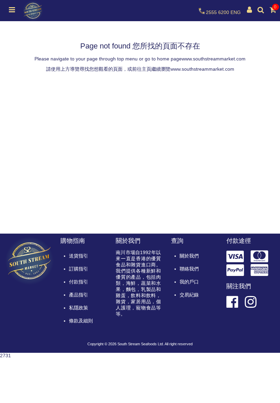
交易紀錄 (189, 294)
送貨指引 (78, 256)
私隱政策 (78, 307)
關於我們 (189, 256)
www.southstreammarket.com (214, 58)
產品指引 (78, 294)
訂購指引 (78, 269)
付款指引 (78, 281)
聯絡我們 (189, 269)
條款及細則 (81, 320)
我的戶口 (189, 281)
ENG (235, 12)
